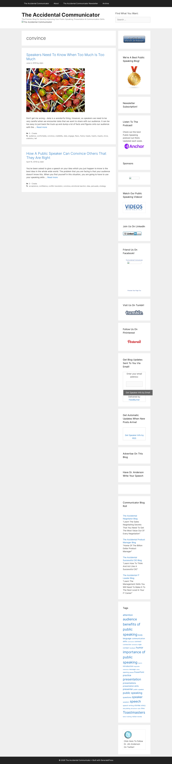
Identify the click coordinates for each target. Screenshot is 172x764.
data (65, 136)
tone (124, 716)
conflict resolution (55, 186)
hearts (94, 136)
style (139, 708)
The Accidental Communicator (36, 3)
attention (128, 615)
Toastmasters (134, 712)
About (56, 3)
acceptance (33, 186)
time (143, 708)
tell (35, 138)
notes (138, 669)
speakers (126, 702)
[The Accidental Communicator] (134, 263)
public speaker (139, 689)
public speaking (132, 692)
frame (82, 136)
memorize (126, 669)
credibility (59, 136)
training (129, 716)
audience (32, 136)
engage (71, 136)
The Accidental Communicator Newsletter (80, 3)
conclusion (131, 641)
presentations (129, 683)
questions (127, 697)
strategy (102, 186)
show (106, 136)
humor (139, 647)
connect (138, 641)
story (143, 705)
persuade (94, 186)
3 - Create (33, 133)
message (132, 669)
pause (131, 672)
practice (127, 675)
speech (135, 701)
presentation (132, 679)
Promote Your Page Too (134, 290)
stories (137, 705)
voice (134, 716)
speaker (137, 697)
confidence (43, 186)
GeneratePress (107, 760)
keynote (136, 666)
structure (134, 708)
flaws (77, 136)
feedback (132, 648)
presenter (128, 689)
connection (127, 644)
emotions (135, 644)
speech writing (128, 705)
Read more (42, 127)
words (139, 716)
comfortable (41, 136)
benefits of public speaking (131, 629)
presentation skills (131, 686)
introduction (128, 666)
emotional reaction (78, 186)
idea (88, 186)
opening (126, 672)
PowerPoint (139, 672)
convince (50, 136)
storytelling (126, 708)
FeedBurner (134, 400)
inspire (100, 136)
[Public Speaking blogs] (134, 88)
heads (88, 136)
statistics (29, 138)
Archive (106, 3)
